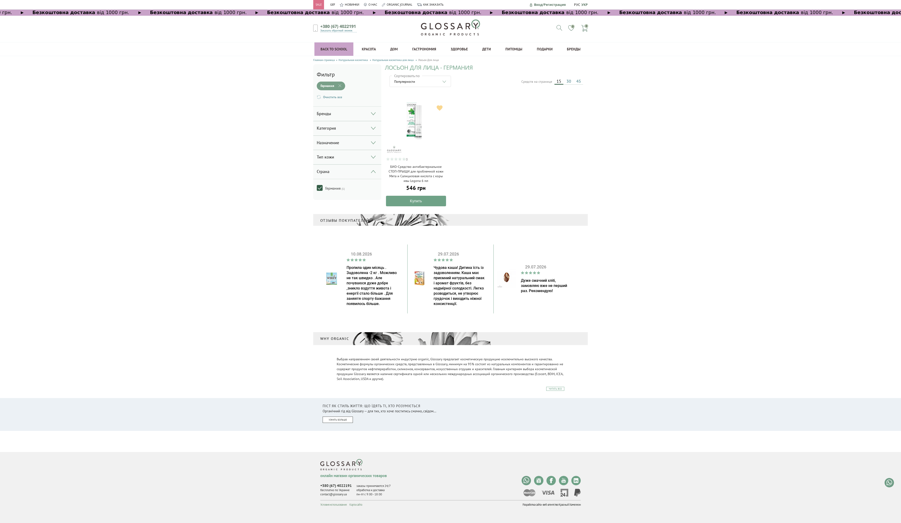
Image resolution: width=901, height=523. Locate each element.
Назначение (328, 142)
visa (547, 493)
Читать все (555, 388)
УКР (584, 4)
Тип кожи (325, 157)
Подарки (545, 49)
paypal (577, 493)
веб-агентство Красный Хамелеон (562, 505)
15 (559, 81)
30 (568, 81)
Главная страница (324, 60)
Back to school (334, 49)
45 (578, 81)
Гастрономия (424, 49)
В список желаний (439, 108)
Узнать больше (338, 419)
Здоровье (459, 49)
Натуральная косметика (354, 60)
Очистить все (332, 97)
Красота (369, 49)
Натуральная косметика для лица (393, 60)
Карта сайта (355, 505)
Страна (323, 171)
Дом (394, 49)
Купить (416, 200)
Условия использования (333, 505)
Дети (486, 49)
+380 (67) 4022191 (338, 26)
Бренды (573, 49)
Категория (326, 128)
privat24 (564, 493)
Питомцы (513, 49)
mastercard (529, 493)
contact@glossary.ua (333, 494)
